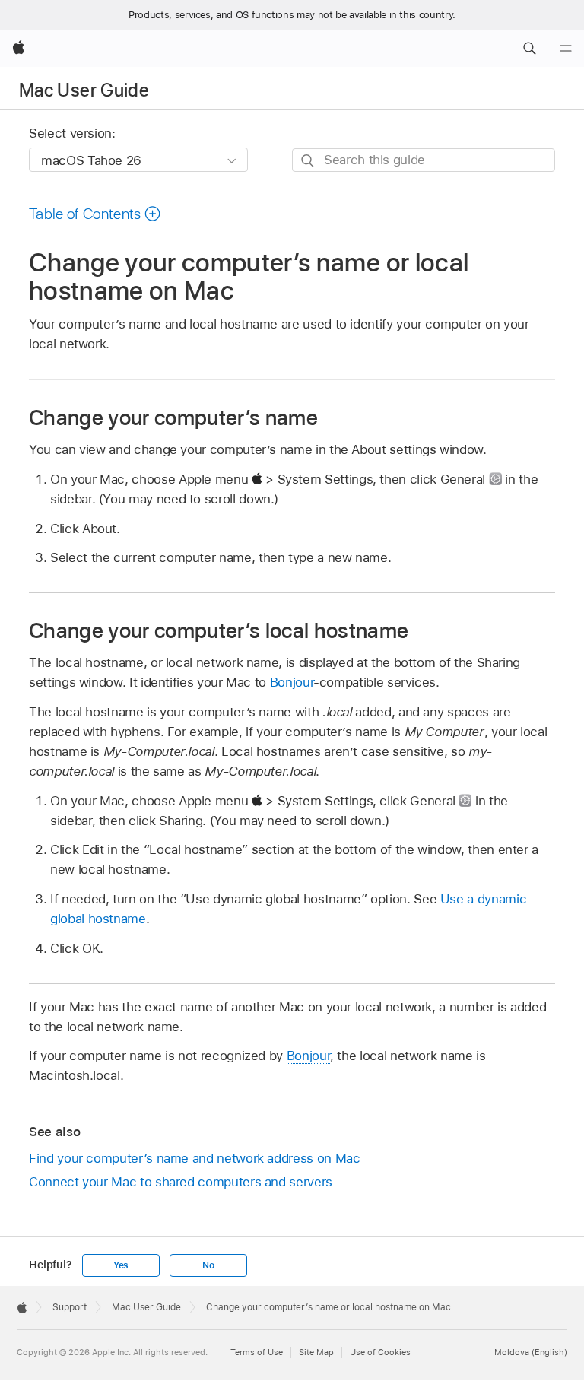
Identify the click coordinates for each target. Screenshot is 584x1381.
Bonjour (292, 682)
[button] (529, 48)
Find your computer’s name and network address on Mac (194, 1158)
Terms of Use (256, 1352)
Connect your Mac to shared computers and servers (180, 1181)
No (208, 1265)
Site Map (316, 1352)
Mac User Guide (84, 90)
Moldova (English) (530, 1352)
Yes (121, 1265)
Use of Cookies (380, 1352)
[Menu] (566, 48)
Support (69, 1307)
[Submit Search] (308, 161)
